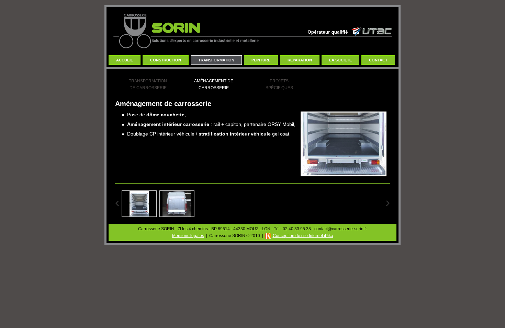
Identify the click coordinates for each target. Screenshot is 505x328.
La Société (340, 60)
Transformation (216, 60)
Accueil (124, 60)
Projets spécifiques (279, 84)
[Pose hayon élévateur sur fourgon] (176, 215)
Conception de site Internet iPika (303, 236)
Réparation (300, 60)
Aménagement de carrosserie (213, 84)
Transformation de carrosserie (148, 84)
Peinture (260, 60)
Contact (378, 60)
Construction (165, 60)
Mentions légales (188, 236)
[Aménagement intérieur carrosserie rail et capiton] (139, 215)
